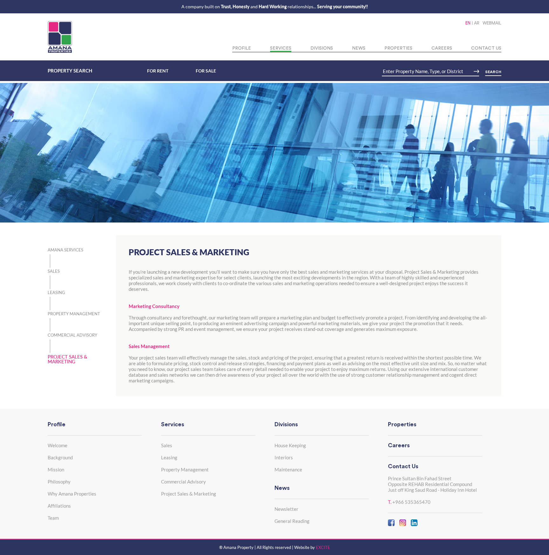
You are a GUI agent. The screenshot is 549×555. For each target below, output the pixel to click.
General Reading (291, 521)
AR (476, 23)
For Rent (157, 70)
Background (60, 457)
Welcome (57, 445)
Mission (56, 469)
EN (468, 23)
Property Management (185, 469)
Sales (166, 445)
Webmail (492, 23)
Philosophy (59, 481)
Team (53, 518)
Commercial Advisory (183, 481)
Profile (241, 48)
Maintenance (288, 469)
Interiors (283, 457)
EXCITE (323, 547)
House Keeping (290, 445)
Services (280, 48)
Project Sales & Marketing (188, 494)
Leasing (169, 457)
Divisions (321, 48)
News (358, 48)
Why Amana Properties (72, 494)
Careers (441, 48)
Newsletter (286, 509)
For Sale (206, 70)
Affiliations (59, 506)
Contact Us (486, 48)
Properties (398, 48)
